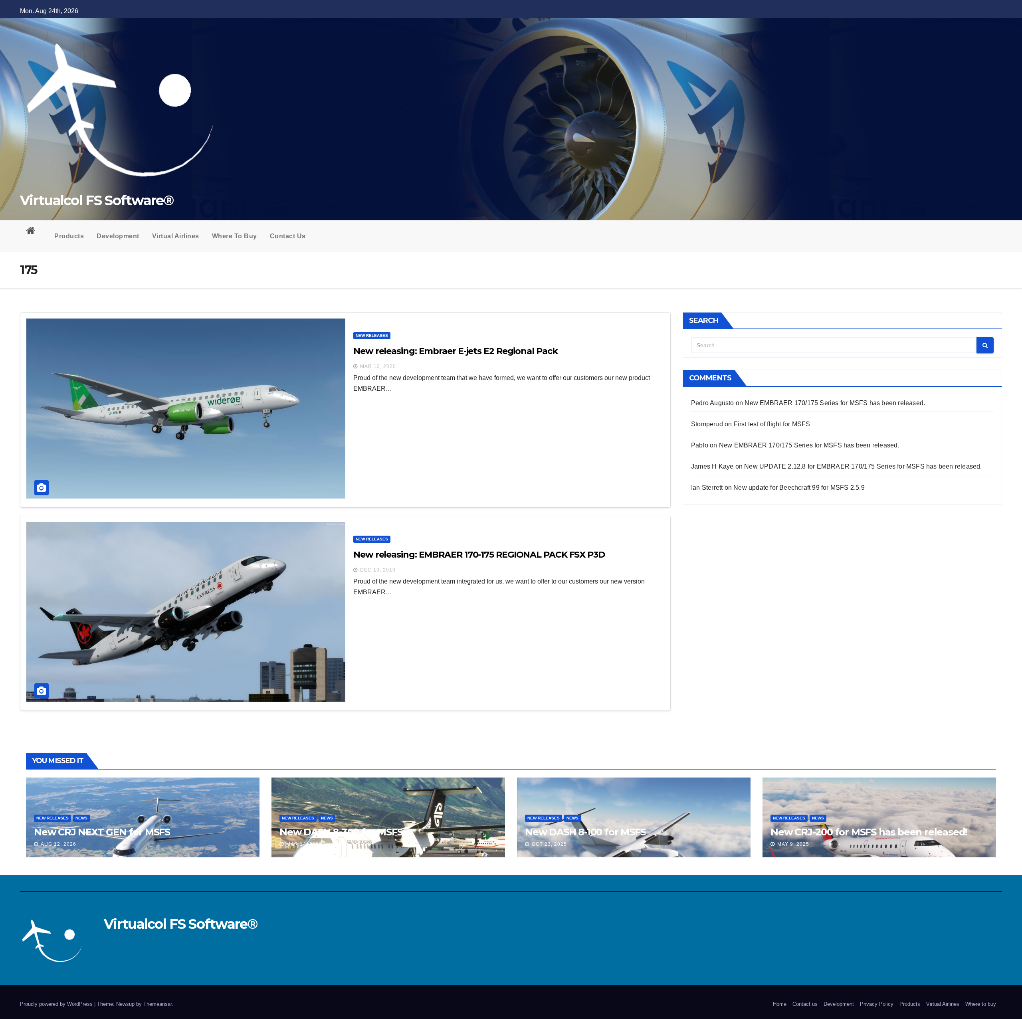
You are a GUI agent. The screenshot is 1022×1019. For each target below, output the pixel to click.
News (81, 818)
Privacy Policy (876, 1004)
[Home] (34, 232)
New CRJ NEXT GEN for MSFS (102, 832)
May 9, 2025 (793, 844)
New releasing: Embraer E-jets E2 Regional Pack (455, 351)
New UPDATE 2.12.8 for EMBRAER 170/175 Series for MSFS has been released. (863, 466)
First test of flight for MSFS (772, 424)
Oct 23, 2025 (549, 844)
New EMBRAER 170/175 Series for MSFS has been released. (835, 403)
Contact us (288, 236)
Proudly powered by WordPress (57, 1004)
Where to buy (234, 236)
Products (69, 236)
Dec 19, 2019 (378, 570)
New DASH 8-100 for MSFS (585, 832)
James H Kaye (712, 466)
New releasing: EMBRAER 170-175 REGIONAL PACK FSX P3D (479, 554)
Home (779, 1004)
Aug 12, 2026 (58, 844)
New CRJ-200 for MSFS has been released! (868, 832)
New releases (372, 335)
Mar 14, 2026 (304, 844)
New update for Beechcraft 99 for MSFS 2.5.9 (799, 487)
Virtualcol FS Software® (96, 200)
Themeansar (157, 1004)
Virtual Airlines (175, 236)
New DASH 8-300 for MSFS (340, 832)
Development (118, 236)
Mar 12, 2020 (378, 366)
